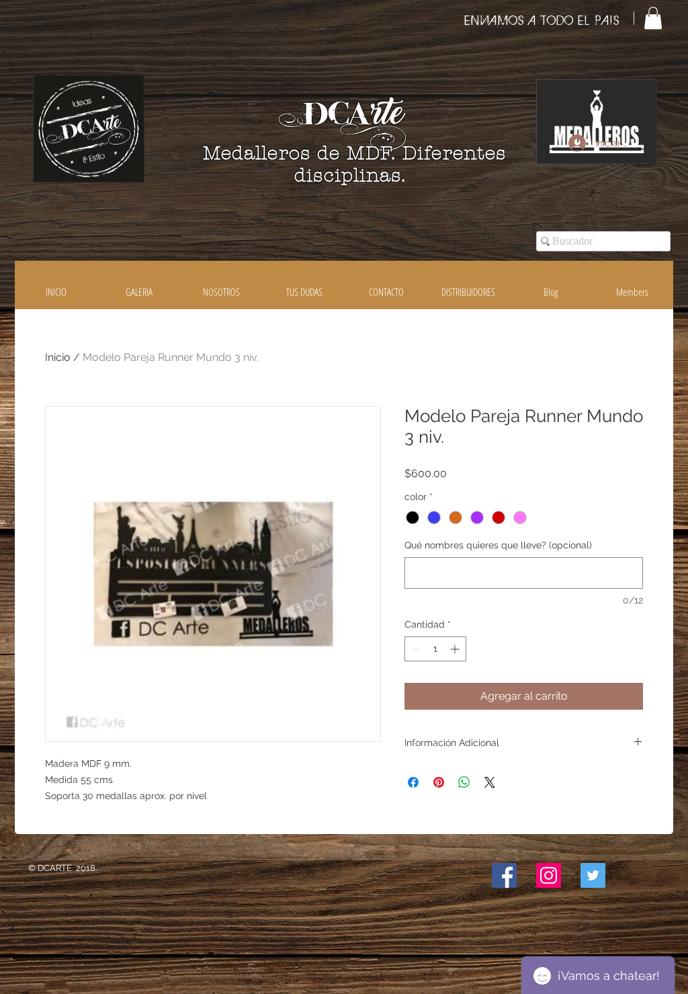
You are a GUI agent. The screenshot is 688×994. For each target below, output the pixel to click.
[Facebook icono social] (504, 875)
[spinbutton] (435, 649)
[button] (653, 18)
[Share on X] (490, 782)
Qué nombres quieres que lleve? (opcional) (498, 545)
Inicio (58, 357)
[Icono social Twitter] (592, 875)
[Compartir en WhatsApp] (464, 782)
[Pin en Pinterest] (439, 782)
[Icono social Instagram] (548, 875)
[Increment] (455, 649)
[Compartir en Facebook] (413, 782)
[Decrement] (414, 649)
